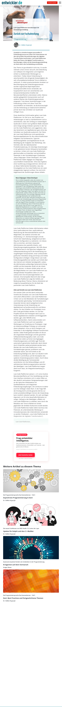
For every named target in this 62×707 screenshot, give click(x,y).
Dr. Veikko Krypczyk (25, 45)
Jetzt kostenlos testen (26, 455)
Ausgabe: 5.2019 (42, 39)
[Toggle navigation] (12, 3)
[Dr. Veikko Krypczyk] (16, 45)
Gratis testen (52, 3)
